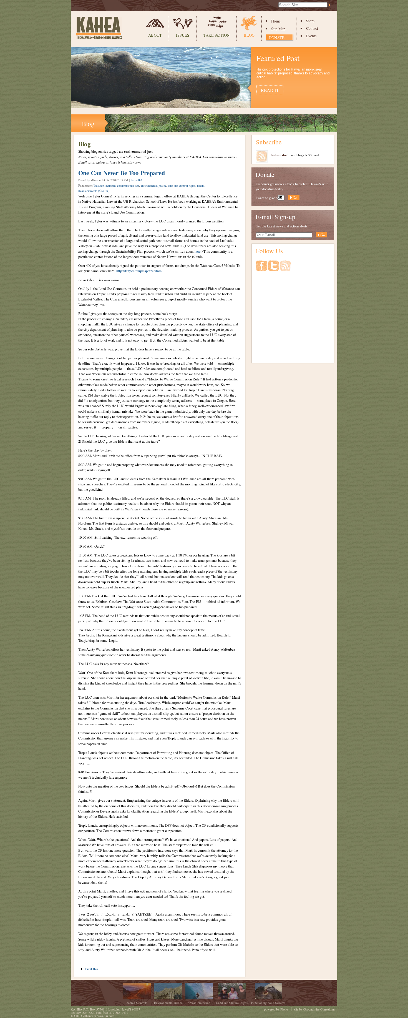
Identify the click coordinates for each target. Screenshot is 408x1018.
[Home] (99, 28)
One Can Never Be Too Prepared (121, 172)
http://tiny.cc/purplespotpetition (139, 270)
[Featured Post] (204, 105)
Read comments (93, 191)
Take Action (216, 35)
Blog (249, 35)
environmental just (128, 185)
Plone (284, 1009)
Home (276, 21)
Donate (276, 37)
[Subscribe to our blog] (285, 268)
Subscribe (268, 142)
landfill (201, 185)
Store (310, 20)
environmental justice (153, 185)
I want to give (265, 197)
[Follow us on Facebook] (262, 268)
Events (311, 35)
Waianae (99, 185)
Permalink (136, 180)
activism (110, 185)
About (155, 35)
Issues (182, 35)
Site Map (278, 28)
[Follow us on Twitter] (274, 268)
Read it (270, 90)
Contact (312, 28)
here (198, 251)
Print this (91, 968)
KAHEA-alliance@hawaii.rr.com (92, 1016)
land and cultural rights (181, 185)
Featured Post (277, 58)
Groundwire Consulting (319, 1009)
